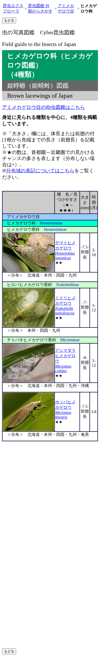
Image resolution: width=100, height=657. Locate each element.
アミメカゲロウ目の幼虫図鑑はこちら (43, 107)
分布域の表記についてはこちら (40, 170)
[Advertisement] (50, 493)
